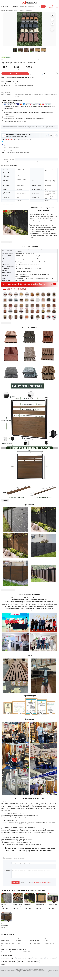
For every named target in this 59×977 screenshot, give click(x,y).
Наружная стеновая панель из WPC (51, 938)
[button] (53, 161)
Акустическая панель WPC (7, 943)
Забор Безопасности (27, 10)
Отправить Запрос (15, 73)
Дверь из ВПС (21, 961)
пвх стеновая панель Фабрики (25, 958)
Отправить (15, 882)
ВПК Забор (18, 943)
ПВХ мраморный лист (20, 938)
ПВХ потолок (18, 940)
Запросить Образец (30, 77)
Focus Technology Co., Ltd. (28, 969)
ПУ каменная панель (34, 940)
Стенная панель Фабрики (9, 958)
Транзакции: (24, 139)
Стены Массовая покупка (33, 961)
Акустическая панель (34, 938)
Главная (3, 10)
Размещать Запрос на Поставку (42, 882)
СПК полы (46, 940)
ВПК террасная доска (49, 943)
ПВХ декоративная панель (9, 961)
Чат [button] (45, 73)
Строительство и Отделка (11, 10)
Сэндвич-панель (5, 940)
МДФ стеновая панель (34, 943)
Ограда (20, 10)
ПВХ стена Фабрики (51, 958)
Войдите (4, 152)
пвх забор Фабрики (39, 958)
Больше (3, 964)
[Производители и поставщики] (29, 2)
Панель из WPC (5, 938)
